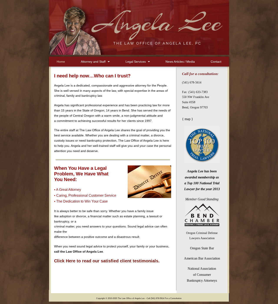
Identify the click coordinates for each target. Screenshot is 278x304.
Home (61, 61)
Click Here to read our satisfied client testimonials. (107, 260)
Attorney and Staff (93, 61)
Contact (216, 61)
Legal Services (136, 61)
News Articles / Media (180, 61)
